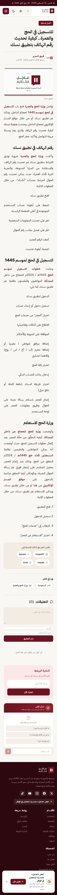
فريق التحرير (38, 56)
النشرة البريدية (21, 831)
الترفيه (51, 841)
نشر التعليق (28, 638)
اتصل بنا (51, 859)
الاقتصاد (51, 821)
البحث (24, 826)
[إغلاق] (7, 882)
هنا (35, 485)
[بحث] (28, 11)
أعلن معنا (50, 864)
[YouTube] (30, 793)
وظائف (51, 836)
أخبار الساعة (46, 23)
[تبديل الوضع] (13, 11)
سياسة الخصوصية (46, 869)
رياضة (52, 826)
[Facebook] (44, 793)
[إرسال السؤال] (8, 751)
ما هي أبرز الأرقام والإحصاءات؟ (39, 735)
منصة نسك (10, 124)
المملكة (48, 280)
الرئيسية (24, 816)
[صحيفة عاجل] (48, 11)
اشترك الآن (28, 692)
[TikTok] (22, 793)
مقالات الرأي (22, 821)
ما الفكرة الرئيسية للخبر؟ (41, 728)
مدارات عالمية (48, 831)
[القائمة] (6, 11)
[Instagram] (37, 793)
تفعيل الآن (18, 881)
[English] (21, 11)
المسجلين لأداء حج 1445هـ (35, 455)
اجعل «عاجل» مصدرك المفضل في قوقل (34, 801)
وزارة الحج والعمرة (35, 106)
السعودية (44, 585)
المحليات (50, 816)
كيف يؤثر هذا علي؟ (43, 741)
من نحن (51, 854)
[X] (51, 793)
